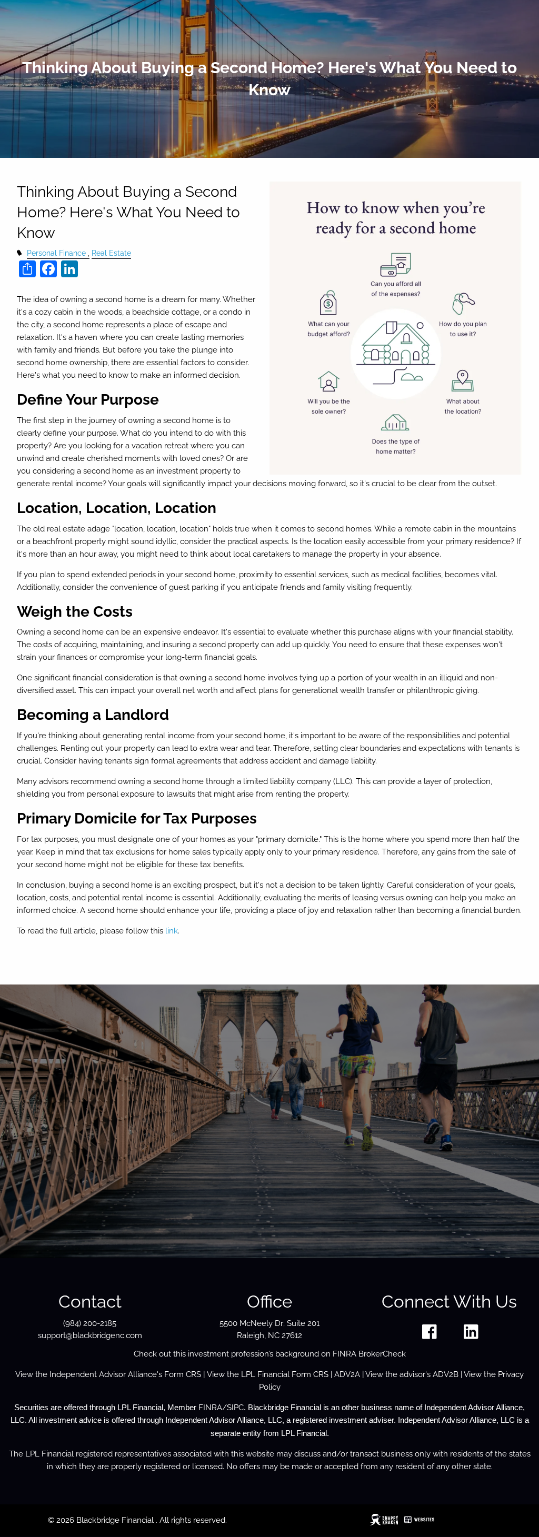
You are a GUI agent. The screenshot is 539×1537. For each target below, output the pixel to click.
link (171, 931)
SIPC (235, 1407)
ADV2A (347, 1374)
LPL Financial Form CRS (284, 1374)
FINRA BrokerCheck (369, 1354)
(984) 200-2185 (89, 1323)
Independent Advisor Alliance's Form (117, 1374)
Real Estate (111, 253)
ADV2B (445, 1374)
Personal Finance (56, 253)
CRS (193, 1374)
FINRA (210, 1407)
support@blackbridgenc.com (90, 1335)
